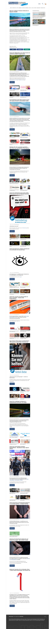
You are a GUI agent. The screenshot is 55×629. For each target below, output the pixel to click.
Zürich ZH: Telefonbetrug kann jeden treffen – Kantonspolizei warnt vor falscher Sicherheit (19, 193)
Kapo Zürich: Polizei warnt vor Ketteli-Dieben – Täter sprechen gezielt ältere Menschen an (20, 341)
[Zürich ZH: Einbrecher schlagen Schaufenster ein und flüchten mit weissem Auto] (20, 261)
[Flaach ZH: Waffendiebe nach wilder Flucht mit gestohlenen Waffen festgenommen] (20, 62)
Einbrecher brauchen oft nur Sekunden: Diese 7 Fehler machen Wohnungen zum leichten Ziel (20, 570)
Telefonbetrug (24, 227)
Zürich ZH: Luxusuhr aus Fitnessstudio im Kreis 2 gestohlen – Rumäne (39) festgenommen (19, 297)
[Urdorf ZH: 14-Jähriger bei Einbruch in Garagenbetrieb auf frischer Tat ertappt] (20, 410)
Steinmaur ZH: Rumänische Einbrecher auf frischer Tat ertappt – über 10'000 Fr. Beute (19, 539)
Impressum (11, 616)
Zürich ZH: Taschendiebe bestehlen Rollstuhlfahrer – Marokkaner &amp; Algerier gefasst (19, 447)
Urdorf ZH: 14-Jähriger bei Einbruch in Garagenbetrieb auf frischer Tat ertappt (18, 402)
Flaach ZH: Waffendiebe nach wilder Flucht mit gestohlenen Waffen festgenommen (20, 53)
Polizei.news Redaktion (16, 27)
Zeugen (20, 276)
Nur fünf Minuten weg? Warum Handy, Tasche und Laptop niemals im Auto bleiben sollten (19, 100)
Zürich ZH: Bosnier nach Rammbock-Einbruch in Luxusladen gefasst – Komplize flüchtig (20, 503)
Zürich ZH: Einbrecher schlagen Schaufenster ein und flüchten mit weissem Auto (19, 249)
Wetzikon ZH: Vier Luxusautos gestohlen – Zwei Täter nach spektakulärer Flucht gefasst (19, 148)
